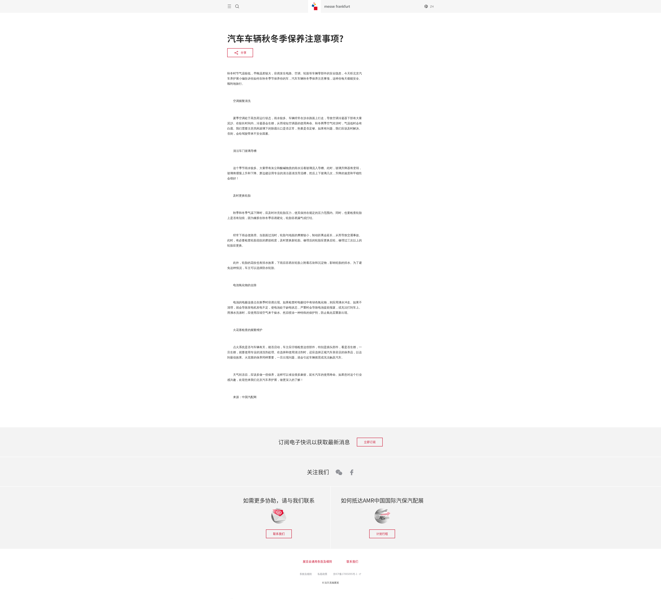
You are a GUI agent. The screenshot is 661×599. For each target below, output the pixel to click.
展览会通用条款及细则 (317, 561)
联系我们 (279, 534)
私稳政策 (322, 574)
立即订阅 (370, 442)
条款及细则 (306, 574)
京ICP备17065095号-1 (345, 574)
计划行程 (382, 534)
